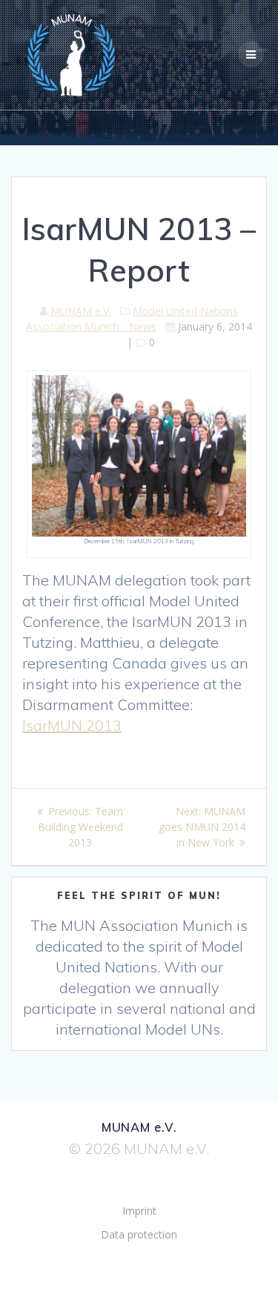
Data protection (139, 1234)
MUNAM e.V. (80, 311)
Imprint (139, 1211)
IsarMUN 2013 (72, 725)
